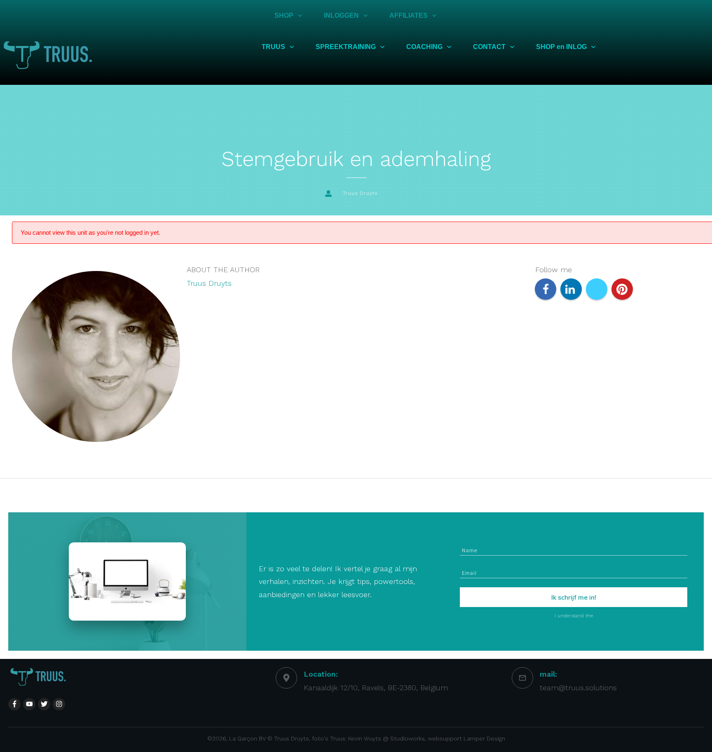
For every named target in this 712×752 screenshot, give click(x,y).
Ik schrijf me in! (573, 597)
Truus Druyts (209, 283)
